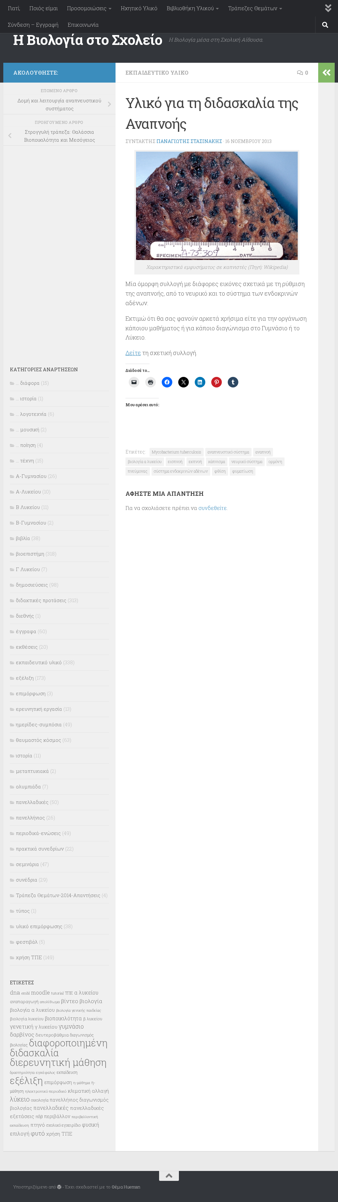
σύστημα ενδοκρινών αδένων (181, 471)
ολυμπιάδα (28, 786)
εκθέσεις (27, 646)
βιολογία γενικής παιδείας (78, 1010)
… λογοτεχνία (31, 414)
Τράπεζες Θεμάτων (252, 8)
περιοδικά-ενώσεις (38, 833)
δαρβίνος (22, 1034)
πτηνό (37, 1124)
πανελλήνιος (30, 817)
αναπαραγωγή (24, 1001)
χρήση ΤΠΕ (29, 957)
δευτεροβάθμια (52, 1035)
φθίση (220, 471)
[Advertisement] (59, 251)
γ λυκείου (46, 1026)
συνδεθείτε (212, 507)
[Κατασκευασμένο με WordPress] (59, 1187)
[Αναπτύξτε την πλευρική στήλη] (326, 73)
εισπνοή (175, 461)
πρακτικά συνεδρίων (40, 848)
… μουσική (27, 429)
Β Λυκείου (28, 507)
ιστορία (24, 755)
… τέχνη (25, 460)
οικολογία (40, 1100)
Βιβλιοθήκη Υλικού (190, 8)
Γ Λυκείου (28, 569)
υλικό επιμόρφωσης (39, 926)
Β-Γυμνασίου (31, 522)
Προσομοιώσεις (87, 8)
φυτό (38, 1133)
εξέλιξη (25, 677)
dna (15, 992)
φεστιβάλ (27, 941)
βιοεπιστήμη (30, 553)
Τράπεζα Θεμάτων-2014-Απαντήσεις (58, 895)
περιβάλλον (57, 1116)
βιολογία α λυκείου (145, 461)
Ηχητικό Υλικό (139, 8)
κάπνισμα (216, 461)
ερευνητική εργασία (39, 709)
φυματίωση (242, 471)
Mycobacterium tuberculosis (176, 452)
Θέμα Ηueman (126, 1187)
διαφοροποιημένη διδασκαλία (59, 1048)
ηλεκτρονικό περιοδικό (45, 1091)
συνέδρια (26, 879)
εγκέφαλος (45, 1072)
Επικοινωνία (83, 24)
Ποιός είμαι (43, 8)
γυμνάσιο (71, 1026)
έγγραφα (26, 631)
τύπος (23, 910)
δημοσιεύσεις (32, 584)
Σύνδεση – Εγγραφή (33, 24)
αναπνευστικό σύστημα (228, 452)
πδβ (39, 1116)
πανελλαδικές (32, 802)
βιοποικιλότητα (63, 1018)
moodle (40, 992)
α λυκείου (86, 992)
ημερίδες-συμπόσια (39, 724)
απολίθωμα (50, 1001)
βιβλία (23, 538)
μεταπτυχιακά (32, 771)
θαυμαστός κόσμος (38, 740)
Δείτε (133, 353)
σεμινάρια (27, 864)
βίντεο (69, 1001)
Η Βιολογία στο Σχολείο (87, 39)
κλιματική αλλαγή (88, 1090)
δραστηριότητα (22, 1072)
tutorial (57, 993)
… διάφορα (28, 383)
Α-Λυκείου (28, 491)
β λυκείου (92, 1018)
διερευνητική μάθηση (58, 1062)
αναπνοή (263, 452)
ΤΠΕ (69, 993)
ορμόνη (275, 461)
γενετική (21, 1026)
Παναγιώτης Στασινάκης (189, 141)
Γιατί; (14, 8)
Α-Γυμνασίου (31, 476)
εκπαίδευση (67, 1072)
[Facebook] (102, 71)
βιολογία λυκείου (27, 1018)
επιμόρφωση (31, 693)
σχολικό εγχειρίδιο (63, 1125)
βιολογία (91, 1001)
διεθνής (25, 615)
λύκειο (20, 1099)
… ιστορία (26, 398)
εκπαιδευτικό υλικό (156, 72)
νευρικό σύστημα (246, 461)
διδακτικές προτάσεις (41, 600)
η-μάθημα (81, 1082)
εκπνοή (195, 461)
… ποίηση (26, 445)
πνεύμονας (138, 471)
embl (25, 993)
